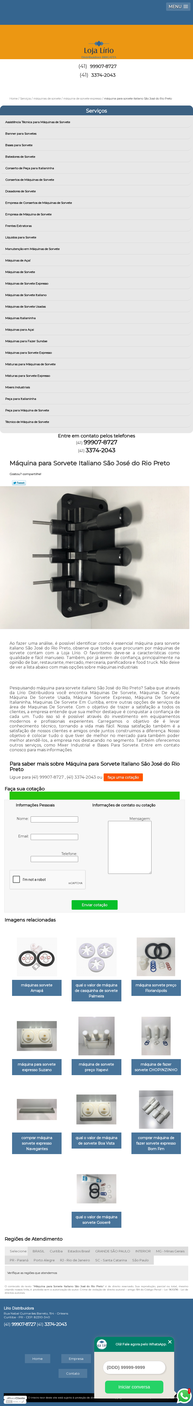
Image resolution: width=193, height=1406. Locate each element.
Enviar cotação (95, 905)
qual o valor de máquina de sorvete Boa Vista (96, 1141)
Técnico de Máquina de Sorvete (27, 422)
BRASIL (38, 1251)
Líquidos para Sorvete (20, 237)
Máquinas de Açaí (17, 260)
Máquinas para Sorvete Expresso (28, 352)
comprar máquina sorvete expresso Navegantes (36, 1143)
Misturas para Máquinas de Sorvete (30, 364)
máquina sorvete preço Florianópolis (156, 988)
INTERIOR (143, 1251)
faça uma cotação (123, 777)
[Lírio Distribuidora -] (96, 40)
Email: (24, 836)
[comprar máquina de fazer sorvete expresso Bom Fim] (156, 1107)
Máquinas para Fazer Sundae (26, 341)
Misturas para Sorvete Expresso (27, 376)
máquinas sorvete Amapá (37, 988)
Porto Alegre (44, 1260)
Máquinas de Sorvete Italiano (25, 295)
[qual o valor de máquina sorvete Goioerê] (96, 1186)
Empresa (76, 1359)
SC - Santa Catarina (111, 1260)
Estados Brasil (79, 1251)
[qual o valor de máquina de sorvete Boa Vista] (96, 1107)
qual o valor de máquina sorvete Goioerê (96, 1220)
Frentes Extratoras (18, 226)
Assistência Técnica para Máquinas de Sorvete (37, 122)
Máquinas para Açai (19, 329)
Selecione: (18, 1251)
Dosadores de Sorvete (20, 191)
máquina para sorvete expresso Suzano (37, 1067)
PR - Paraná (19, 1260)
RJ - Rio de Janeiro (75, 1260)
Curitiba (56, 1251)
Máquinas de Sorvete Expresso (26, 283)
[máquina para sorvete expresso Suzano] (37, 1033)
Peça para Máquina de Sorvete (27, 410)
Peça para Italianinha (20, 399)
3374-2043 (103, 75)
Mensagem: (140, 818)
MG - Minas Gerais (170, 1251)
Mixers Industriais (17, 387)
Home (37, 1359)
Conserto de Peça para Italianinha (29, 168)
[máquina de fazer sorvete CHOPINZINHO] (156, 1033)
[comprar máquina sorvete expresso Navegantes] (37, 1107)
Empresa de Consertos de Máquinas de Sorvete (38, 203)
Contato (73, 1373)
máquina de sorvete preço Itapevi (96, 1067)
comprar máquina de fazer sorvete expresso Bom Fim (156, 1143)
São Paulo (140, 1260)
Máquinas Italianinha (20, 318)
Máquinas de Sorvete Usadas (25, 306)
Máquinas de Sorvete (20, 272)
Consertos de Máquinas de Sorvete (29, 179)
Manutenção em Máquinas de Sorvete (32, 249)
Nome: (24, 818)
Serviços (96, 111)
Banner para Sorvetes (20, 133)
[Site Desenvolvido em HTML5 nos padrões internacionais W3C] (15, 1402)
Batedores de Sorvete (20, 156)
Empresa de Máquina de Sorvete (28, 214)
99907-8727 (103, 66)
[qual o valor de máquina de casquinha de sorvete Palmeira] (96, 954)
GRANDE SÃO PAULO (112, 1251)
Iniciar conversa (134, 1386)
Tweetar (19, 482)
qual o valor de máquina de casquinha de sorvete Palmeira (96, 990)
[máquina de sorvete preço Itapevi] (96, 1033)
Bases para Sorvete (18, 145)
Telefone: (69, 854)
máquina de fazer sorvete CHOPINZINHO (156, 1067)
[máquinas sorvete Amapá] (37, 954)
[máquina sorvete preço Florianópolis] (156, 954)
